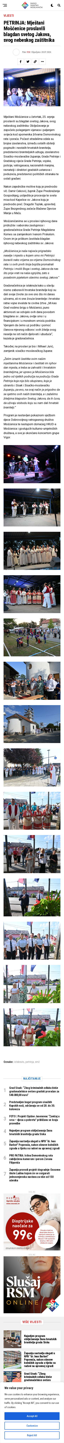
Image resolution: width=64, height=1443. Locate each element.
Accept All (32, 1416)
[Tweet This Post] (28, 61)
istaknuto (19, 1062)
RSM (28, 52)
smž (37, 1062)
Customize (32, 1425)
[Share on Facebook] (20, 61)
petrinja (29, 1062)
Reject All (32, 1435)
